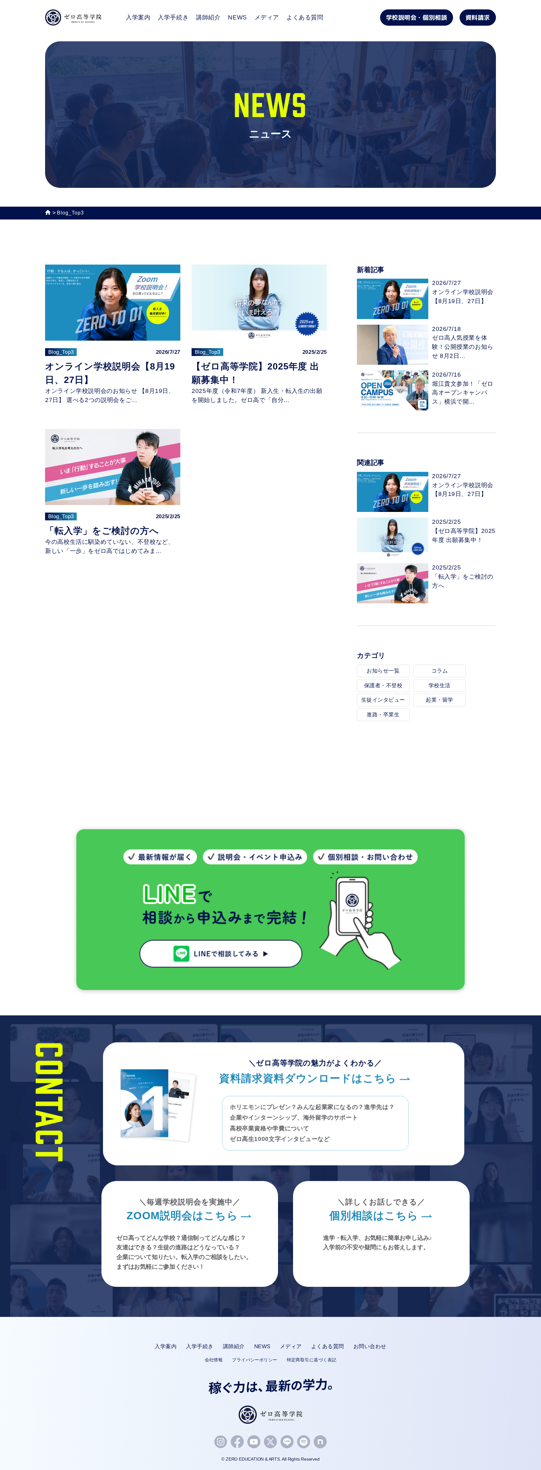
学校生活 (440, 686)
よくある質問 (304, 17)
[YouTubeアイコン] (253, 1442)
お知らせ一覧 (383, 671)
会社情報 (214, 1359)
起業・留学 (439, 700)
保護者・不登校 (383, 686)
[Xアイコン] (270, 1442)
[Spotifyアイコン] (303, 1442)
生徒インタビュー (383, 700)
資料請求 (478, 17)
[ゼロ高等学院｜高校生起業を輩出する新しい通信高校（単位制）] (73, 21)
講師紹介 (208, 17)
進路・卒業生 (383, 715)
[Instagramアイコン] (220, 1442)
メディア (267, 17)
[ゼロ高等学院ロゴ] (270, 1415)
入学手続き (173, 17)
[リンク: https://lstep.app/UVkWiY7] (270, 991)
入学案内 (138, 17)
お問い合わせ (369, 1346)
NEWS (237, 17)
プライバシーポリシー (254, 1359)
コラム (439, 671)
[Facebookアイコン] (237, 1442)
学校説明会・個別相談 (416, 17)
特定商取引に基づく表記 (312, 1359)
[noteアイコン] (320, 1442)
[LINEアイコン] (287, 1442)
